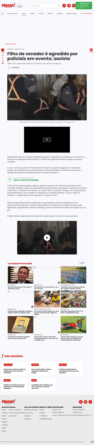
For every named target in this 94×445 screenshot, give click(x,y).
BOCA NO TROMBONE (86, 13)
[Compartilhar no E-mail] (2, 63)
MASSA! (41, 410)
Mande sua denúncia (31, 410)
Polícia (4, 410)
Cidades (4, 422)
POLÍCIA (24, 13)
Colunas (12, 407)
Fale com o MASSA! (31, 407)
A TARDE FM (43, 416)
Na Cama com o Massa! (16, 413)
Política (13, 44)
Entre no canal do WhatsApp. (26, 180)
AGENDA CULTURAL (72, 13)
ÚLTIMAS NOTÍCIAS (12, 13)
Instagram (27, 416)
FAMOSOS (50, 13)
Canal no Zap (28, 413)
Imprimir (91, 52)
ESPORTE (41, 13)
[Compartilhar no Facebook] (2, 58)
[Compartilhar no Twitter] (2, 61)
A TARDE (42, 413)
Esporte (4, 416)
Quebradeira (13, 416)
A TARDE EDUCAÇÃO (45, 419)
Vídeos (4, 431)
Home (8, 44)
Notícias (5, 407)
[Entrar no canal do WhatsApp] (9, 179)
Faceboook (27, 419)
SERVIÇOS (59, 13)
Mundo (4, 428)
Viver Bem (5, 425)
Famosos (5, 413)
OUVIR (2, 52)
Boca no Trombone (15, 410)
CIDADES (32, 13)
